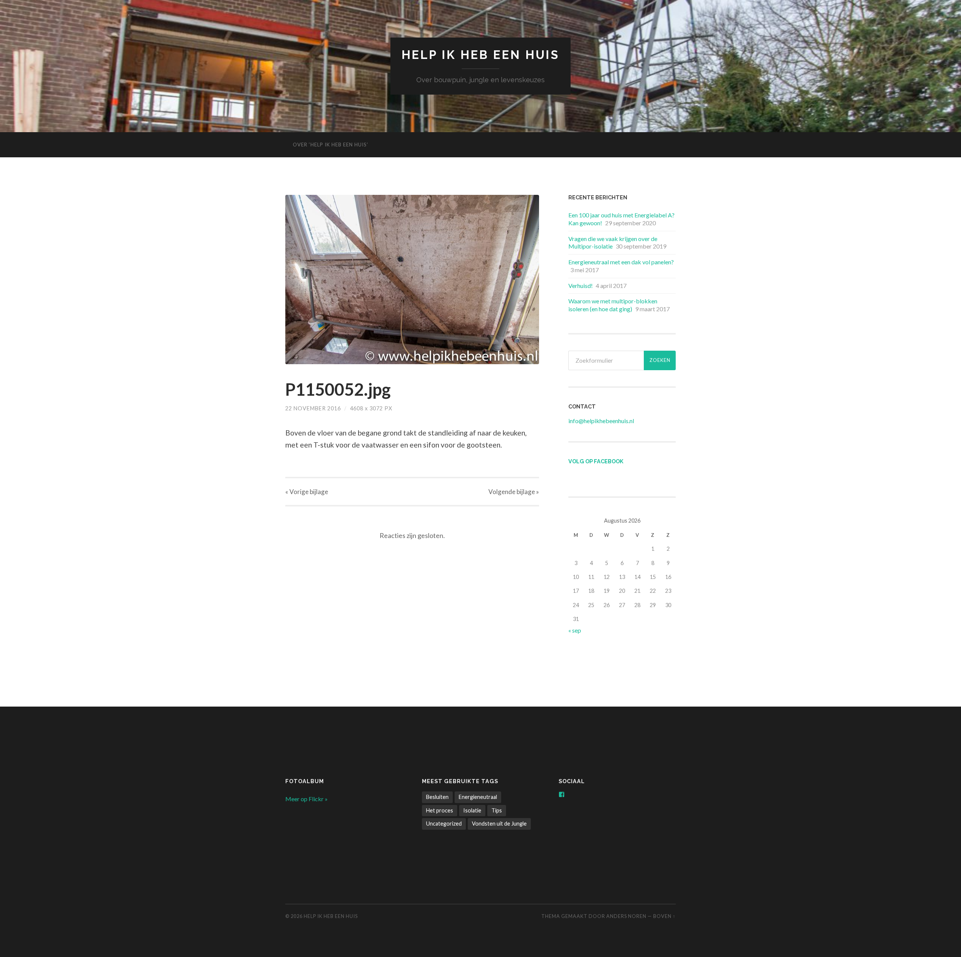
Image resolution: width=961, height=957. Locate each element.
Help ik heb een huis (480, 55)
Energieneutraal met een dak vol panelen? (621, 261)
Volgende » (513, 492)
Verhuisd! (580, 285)
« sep (574, 630)
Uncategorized (444, 823)
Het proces (439, 810)
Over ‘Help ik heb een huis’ (330, 145)
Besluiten (437, 797)
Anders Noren (626, 916)
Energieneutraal (478, 797)
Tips (496, 810)
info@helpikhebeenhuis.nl (601, 420)
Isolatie (472, 810)
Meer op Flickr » (306, 798)
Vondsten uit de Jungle (499, 823)
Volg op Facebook (596, 461)
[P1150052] (412, 279)
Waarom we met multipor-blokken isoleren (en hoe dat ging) (612, 304)
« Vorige (306, 492)
